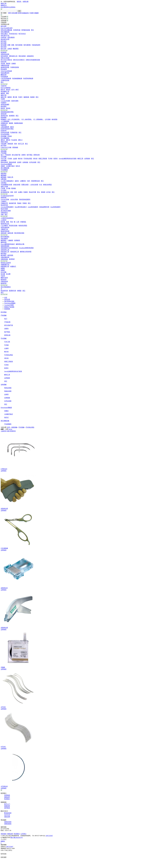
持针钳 (35, 158)
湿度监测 (3, 233)
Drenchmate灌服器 (6, 164)
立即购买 (3, 470)
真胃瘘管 (17, 240)
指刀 (2, 155)
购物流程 (7, 806)
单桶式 (3, 166)
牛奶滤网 (3, 143)
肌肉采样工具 (14, 251)
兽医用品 (3, 173)
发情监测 (3, 114)
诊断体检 (3, 179)
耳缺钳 (19, 203)
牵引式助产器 (16, 155)
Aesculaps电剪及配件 (7, 207)
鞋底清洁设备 (13, 225)
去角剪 (19, 162)
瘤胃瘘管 (3, 240)
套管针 (55, 158)
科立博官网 (4, 7)
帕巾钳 (20, 158)
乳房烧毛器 (13, 132)
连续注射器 (16, 184)
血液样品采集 (5, 67)
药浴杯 (9, 136)
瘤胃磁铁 (3, 175)
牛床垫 (3, 276)
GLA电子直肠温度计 (7, 181)
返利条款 (7, 808)
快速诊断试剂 (5, 73)
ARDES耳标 (14, 199)
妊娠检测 (3, 125)
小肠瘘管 (10, 240)
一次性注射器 (34, 184)
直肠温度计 (25, 13)
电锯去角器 (12, 162)
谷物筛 (13, 63)
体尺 (28, 181)
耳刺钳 (24, 203)
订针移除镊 (4, 548)
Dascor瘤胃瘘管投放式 (8, 244)
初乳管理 (7, 299)
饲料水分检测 (5, 58)
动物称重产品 (5, 264)
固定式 (3, 89)
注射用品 (3, 182)
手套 (11, 222)
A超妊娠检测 (5, 127)
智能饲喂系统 (5, 246)
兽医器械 (3, 151)
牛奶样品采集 (14, 67)
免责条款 (7, 795)
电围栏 (3, 268)
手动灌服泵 (4, 169)
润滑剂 (23, 155)
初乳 (9, 13)
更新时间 (13, 431)
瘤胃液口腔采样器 (25, 251)
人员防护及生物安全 (7, 218)
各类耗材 (12, 259)
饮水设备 (3, 272)
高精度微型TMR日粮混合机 (9, 248)
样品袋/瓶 (4, 69)
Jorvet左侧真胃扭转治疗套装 (67, 158)
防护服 (3, 222)
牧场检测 (3, 52)
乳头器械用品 (5, 138)
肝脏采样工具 (5, 251)
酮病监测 (3, 74)
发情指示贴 (4, 115)
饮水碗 (3, 274)
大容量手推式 (10, 166)
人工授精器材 (5, 121)
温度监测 (10, 233)
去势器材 (87, 158)
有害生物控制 (5, 227)
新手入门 (7, 804)
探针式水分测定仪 (19, 60)
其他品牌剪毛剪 (44, 207)
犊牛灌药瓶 (27, 45)
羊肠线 (3, 667)
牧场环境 (3, 283)
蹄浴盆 (8, 108)
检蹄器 (32, 97)
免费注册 (25, 1)
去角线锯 (25, 162)
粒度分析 (3, 61)
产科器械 (3, 153)
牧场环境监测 (5, 231)
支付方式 (7, 815)
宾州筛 (19, 13)
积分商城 (3, 312)
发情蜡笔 (12, 115)
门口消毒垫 (4, 225)
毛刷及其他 (4, 281)
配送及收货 (7, 813)
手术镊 (9, 158)
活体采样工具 (5, 249)
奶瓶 (12, 45)
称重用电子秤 (5, 266)
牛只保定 (3, 190)
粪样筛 (8, 63)
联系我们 (7, 799)
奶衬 (15, 143)
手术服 (8, 188)
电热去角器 (4, 162)
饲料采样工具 (13, 56)
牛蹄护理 (3, 86)
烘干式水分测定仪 (6, 60)
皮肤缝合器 (4, 508)
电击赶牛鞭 (32, 192)
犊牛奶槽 (3, 45)
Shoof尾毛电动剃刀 (21, 207)
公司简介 (23, 834)
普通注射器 (25, 184)
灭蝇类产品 (4, 229)
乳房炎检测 (4, 76)
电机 (7, 93)
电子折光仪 (22, 33)
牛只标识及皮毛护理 (7, 195)
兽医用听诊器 (35, 181)
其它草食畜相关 (6, 287)
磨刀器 (15, 97)
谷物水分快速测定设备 (33, 60)
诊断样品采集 (5, 65)
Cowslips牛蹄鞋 (5, 101)
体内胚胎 (54, 119)
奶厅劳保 (3, 145)
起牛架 (48, 192)
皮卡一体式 (15, 89)
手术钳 (50, 158)
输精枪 (11, 123)
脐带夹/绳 (37, 155)
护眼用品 (23, 222)
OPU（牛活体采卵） (13, 119)
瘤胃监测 (3, 242)
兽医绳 (43, 192)
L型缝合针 (4, 469)
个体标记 (3, 201)
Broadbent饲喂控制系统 (26, 248)
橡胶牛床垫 (4, 277)
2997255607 (49, 835)
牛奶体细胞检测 (17, 78)
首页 (5, 297)
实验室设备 (4, 259)
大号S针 (3, 707)
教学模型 (3, 255)
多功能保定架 (5, 192)
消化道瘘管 (4, 238)
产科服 (3, 188)
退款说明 (7, 816)
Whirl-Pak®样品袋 (6, 71)
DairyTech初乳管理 (6, 28)
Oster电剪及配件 (55, 207)
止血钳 (15, 158)
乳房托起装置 (5, 132)
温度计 (17, 181)
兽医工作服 (4, 186)
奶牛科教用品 (5, 236)
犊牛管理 (3, 47)
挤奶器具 (10, 143)
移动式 (8, 89)
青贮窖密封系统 (19, 233)
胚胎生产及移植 (9, 307)
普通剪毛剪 (12, 290)
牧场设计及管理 (6, 262)
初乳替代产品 (5, 35)
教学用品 (3, 253)
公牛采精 (48, 119)
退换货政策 (7, 823)
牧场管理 (3, 279)
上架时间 (3, 431)
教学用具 (10, 255)
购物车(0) (4, 5)
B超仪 (12, 127)
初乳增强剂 (11, 37)
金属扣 (20, 192)
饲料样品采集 (5, 54)
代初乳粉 (3, 37)
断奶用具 (16, 48)
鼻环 (15, 192)
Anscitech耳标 (5, 199)
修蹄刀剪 (3, 95)
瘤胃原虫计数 (20, 244)
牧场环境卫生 (5, 223)
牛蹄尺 (20, 97)
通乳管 (8, 140)
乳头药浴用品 (5, 134)
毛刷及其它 (4, 212)
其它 (32, 30)
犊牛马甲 (3, 48)
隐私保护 (7, 797)
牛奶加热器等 (36, 45)
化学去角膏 (32, 162)
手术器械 (3, 156)
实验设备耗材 (5, 257)
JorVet (10, 429)
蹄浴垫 (3, 108)
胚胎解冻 (3, 119)
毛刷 (2, 214)
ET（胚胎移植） (38, 119)
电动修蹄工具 (5, 91)
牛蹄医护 (3, 102)
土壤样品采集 (5, 80)
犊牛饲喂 (3, 43)
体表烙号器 (12, 203)
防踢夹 (26, 192)
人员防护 (3, 220)
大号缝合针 (4, 786)
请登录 (19, 1)
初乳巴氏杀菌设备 (6, 30)
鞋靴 (7, 222)
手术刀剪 (3, 158)
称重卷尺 (13, 266)
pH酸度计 (23, 181)
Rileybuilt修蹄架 (6, 87)
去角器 (9, 48)
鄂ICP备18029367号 (16, 837)
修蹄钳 (9, 97)
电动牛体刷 (4, 209)
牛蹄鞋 (32, 13)
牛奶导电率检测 (28, 78)
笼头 (38, 192)
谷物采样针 (30, 56)
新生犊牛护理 (5, 39)
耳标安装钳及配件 (24, 199)
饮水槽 (8, 274)
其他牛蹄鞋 (14, 101)
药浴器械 (3, 136)
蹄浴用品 (3, 106)
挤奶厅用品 (4, 142)
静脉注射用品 (47, 184)
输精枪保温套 (18, 123)
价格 (8, 431)
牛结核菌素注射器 (6, 184)
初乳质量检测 (5, 32)
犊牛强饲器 (18, 45)
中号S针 (3, 746)
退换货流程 (7, 822)
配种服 (13, 188)
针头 (40, 184)
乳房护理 (3, 130)
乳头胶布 (14, 140)
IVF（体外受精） (26, 119)
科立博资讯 (11, 7)
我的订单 (3, 3)
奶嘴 (8, 45)
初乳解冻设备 (25, 30)
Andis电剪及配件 (33, 207)
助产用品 (29, 155)
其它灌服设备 (5, 168)
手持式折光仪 (13, 33)
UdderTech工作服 (6, 147)
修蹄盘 (3, 93)
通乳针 (3, 140)
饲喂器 (19, 290)
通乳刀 (20, 140)
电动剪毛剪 (4, 205)
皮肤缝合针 (4, 588)
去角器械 (3, 160)
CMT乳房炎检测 (6, 78)
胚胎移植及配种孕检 (7, 112)
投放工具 (10, 177)
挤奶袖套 (15, 147)
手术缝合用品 (28, 158)
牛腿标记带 (4, 203)
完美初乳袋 (16, 30)
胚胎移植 (3, 117)
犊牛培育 (3, 26)
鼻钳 (11, 192)
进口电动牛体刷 (6, 210)
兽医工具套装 (42, 158)
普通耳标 (3, 197)
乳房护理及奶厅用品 (7, 128)
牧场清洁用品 (23, 225)
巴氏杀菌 (14, 13)
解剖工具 (80, 158)
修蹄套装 (26, 97)
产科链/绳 (8, 155)
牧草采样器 (4, 56)
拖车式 (18, 166)
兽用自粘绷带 (5, 104)
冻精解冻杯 (4, 123)
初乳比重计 (4, 33)
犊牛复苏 (3, 41)
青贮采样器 (22, 56)
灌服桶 (36, 13)
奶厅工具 (21, 143)
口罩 (17, 222)
